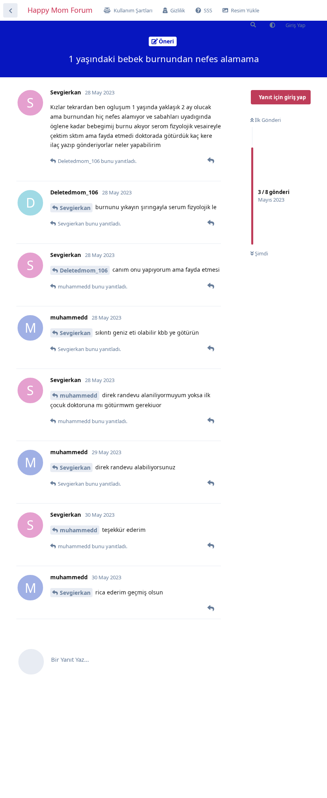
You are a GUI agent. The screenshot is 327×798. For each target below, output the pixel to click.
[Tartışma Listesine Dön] (10, 10)
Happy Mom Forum (60, 10)
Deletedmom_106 (84, 270)
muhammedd (78, 395)
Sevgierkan (75, 208)
